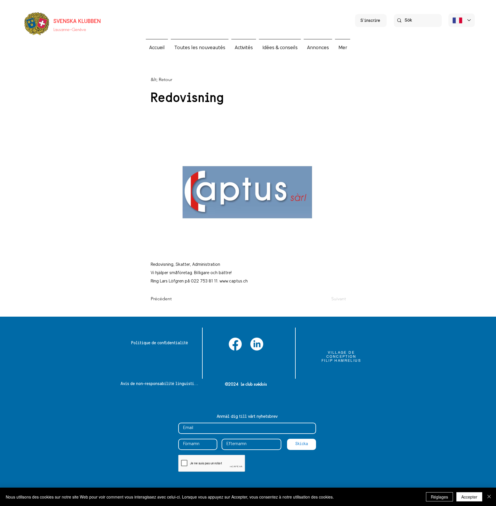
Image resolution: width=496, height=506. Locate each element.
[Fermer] (489, 496)
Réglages (439, 497)
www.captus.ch (234, 281)
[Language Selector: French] (461, 20)
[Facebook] (235, 344)
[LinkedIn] (256, 344)
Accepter (469, 497)
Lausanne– (62, 29)
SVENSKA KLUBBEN (77, 21)
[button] (243, 45)
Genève (79, 29)
